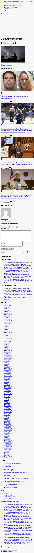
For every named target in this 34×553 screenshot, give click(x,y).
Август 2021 (7, 395)
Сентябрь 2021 (8, 394)
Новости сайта (8, 477)
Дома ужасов (7, 466)
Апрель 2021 (7, 401)
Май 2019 (6, 436)
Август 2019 (7, 431)
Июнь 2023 (7, 362)
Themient (10, 551)
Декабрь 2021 (8, 389)
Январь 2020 (7, 424)
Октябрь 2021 (8, 392)
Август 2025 (7, 323)
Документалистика (9, 465)
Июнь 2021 (7, 398)
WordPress (14, 550)
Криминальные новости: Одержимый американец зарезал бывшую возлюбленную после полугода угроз (18, 534)
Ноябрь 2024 (7, 337)
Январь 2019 (7, 442)
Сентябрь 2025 (8, 322)
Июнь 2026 (7, 308)
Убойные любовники (10, 486)
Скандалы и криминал (10, 484)
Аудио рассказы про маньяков (12, 463)
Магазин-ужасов (8, 8)
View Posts (4, 220)
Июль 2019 (7, 433)
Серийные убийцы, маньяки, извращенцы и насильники (17, 1)
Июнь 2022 (7, 380)
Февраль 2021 (8, 404)
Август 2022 (7, 377)
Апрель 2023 (7, 365)
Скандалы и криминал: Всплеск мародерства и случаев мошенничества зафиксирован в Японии (18, 538)
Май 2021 (6, 400)
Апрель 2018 (7, 454)
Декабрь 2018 (8, 443)
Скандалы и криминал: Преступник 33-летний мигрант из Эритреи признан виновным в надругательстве (17, 271)
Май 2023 (6, 364)
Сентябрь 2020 (8, 412)
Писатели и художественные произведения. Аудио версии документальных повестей (18, 479)
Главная (6, 4)
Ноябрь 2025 (7, 319)
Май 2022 (6, 382)
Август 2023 (7, 359)
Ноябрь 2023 (7, 355)
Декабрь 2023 (8, 353)
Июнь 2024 (7, 344)
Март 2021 (7, 403)
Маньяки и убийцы (9, 475)
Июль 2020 (7, 415)
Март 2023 (7, 367)
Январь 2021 (7, 406)
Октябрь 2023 (8, 356)
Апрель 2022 (7, 383)
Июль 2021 (7, 397)
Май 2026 (6, 310)
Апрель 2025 (7, 329)
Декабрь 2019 (8, 425)
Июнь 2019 (7, 434)
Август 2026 (7, 305)
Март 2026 (7, 313)
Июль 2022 (7, 379)
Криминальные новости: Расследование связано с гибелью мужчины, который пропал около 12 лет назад (18, 280)
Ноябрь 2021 (7, 391)
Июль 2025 (7, 325)
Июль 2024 (7, 343)
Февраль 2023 (8, 368)
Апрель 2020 (7, 419)
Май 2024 (6, 346)
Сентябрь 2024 (8, 340)
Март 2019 (7, 439)
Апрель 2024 (7, 347)
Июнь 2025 (7, 326)
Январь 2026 (7, 316)
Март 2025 (7, 331)
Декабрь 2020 (8, 407)
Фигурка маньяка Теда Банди (20, 288)
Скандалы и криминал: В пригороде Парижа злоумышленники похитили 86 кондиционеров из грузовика (18, 530)
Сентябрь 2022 (8, 376)
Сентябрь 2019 (8, 430)
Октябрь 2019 (8, 428)
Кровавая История (9, 469)
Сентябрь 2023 (8, 358)
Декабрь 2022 (8, 371)
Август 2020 (7, 413)
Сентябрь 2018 (8, 448)
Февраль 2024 (8, 350)
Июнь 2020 (7, 416)
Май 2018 (6, 452)
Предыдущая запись (6, 65)
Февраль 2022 (8, 386)
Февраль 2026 (8, 314)
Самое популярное (12, 501)
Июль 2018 (7, 451)
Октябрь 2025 (8, 320)
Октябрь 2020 (8, 410)
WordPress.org (8, 498)
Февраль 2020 (8, 422)
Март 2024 (7, 349)
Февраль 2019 (8, 440)
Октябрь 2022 (8, 374)
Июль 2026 (7, 307)
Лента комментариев (10, 496)
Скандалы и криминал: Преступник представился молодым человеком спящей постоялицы (18, 263)
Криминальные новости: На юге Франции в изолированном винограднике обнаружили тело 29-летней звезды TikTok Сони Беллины (18, 276)
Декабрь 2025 (8, 317)
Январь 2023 (7, 370)
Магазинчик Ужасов (9, 471)
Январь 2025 (7, 334)
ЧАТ (5, 10)
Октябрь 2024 (8, 338)
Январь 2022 (7, 388)
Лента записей (8, 495)
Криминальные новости (11, 468)
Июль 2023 (7, 361)
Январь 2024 (7, 352)
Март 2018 (7, 455)
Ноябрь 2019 (7, 427)
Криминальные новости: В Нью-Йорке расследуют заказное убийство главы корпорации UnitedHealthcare (17, 163)
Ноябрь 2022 (7, 373)
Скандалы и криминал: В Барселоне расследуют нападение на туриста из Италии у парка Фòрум (17, 526)
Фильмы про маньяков (10, 7)
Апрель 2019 (7, 437)
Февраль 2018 (8, 457)
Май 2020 (6, 418)
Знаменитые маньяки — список (13, 5)
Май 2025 (6, 328)
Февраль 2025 (8, 332)
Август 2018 (7, 449)
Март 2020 (7, 421)
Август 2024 (7, 341)
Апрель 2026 (7, 311)
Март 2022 (7, 385)
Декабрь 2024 (8, 335)
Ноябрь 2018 (7, 445)
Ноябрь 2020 (7, 409)
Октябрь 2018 (8, 446)
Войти (6, 493)
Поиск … (23, 252)
